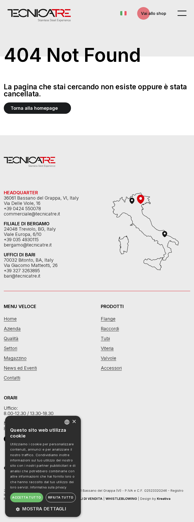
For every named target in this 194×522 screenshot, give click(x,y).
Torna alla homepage (34, 108)
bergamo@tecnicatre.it (28, 245)
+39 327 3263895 (22, 270)
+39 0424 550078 (22, 208)
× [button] (74, 422)
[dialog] (43, 466)
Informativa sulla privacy (48, 487)
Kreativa (164, 499)
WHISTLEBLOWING (121, 499)
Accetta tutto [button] (26, 497)
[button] (43, 509)
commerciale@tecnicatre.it (32, 213)
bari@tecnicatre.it (22, 276)
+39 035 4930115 (21, 239)
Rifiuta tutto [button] (61, 497)
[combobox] (66, 422)
